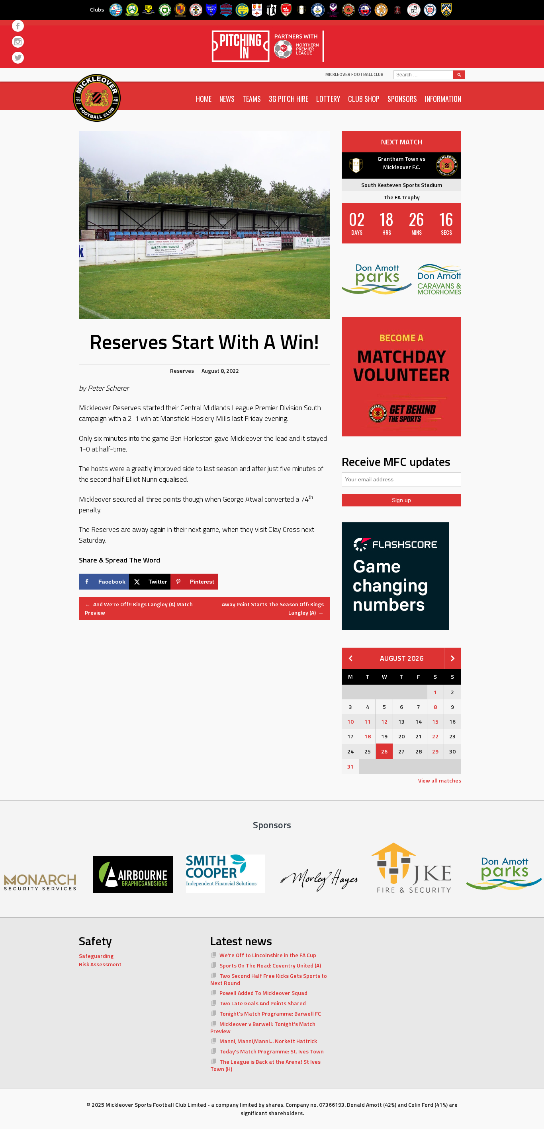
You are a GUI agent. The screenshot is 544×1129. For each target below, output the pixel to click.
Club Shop (364, 98)
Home (203, 98)
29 (435, 751)
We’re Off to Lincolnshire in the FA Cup (267, 955)
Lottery (328, 98)
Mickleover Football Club (354, 74)
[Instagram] (18, 42)
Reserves (182, 370)
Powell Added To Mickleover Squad (263, 993)
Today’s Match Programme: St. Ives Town (271, 1051)
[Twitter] (18, 58)
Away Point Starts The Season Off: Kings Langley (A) (273, 608)
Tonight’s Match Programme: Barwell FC (270, 1013)
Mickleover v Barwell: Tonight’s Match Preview (262, 1027)
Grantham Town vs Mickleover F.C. (401, 162)
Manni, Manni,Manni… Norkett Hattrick (268, 1041)
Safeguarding (96, 956)
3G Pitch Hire (288, 98)
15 (435, 721)
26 (384, 751)
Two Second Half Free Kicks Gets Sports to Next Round (268, 979)
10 (350, 721)
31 (350, 766)
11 (367, 721)
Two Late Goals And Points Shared (262, 1003)
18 (367, 736)
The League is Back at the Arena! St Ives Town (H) (265, 1065)
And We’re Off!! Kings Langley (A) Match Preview (139, 608)
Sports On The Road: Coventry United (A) (270, 965)
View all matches (439, 780)
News (227, 98)
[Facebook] (18, 26)
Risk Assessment (100, 964)
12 (384, 721)
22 (435, 736)
